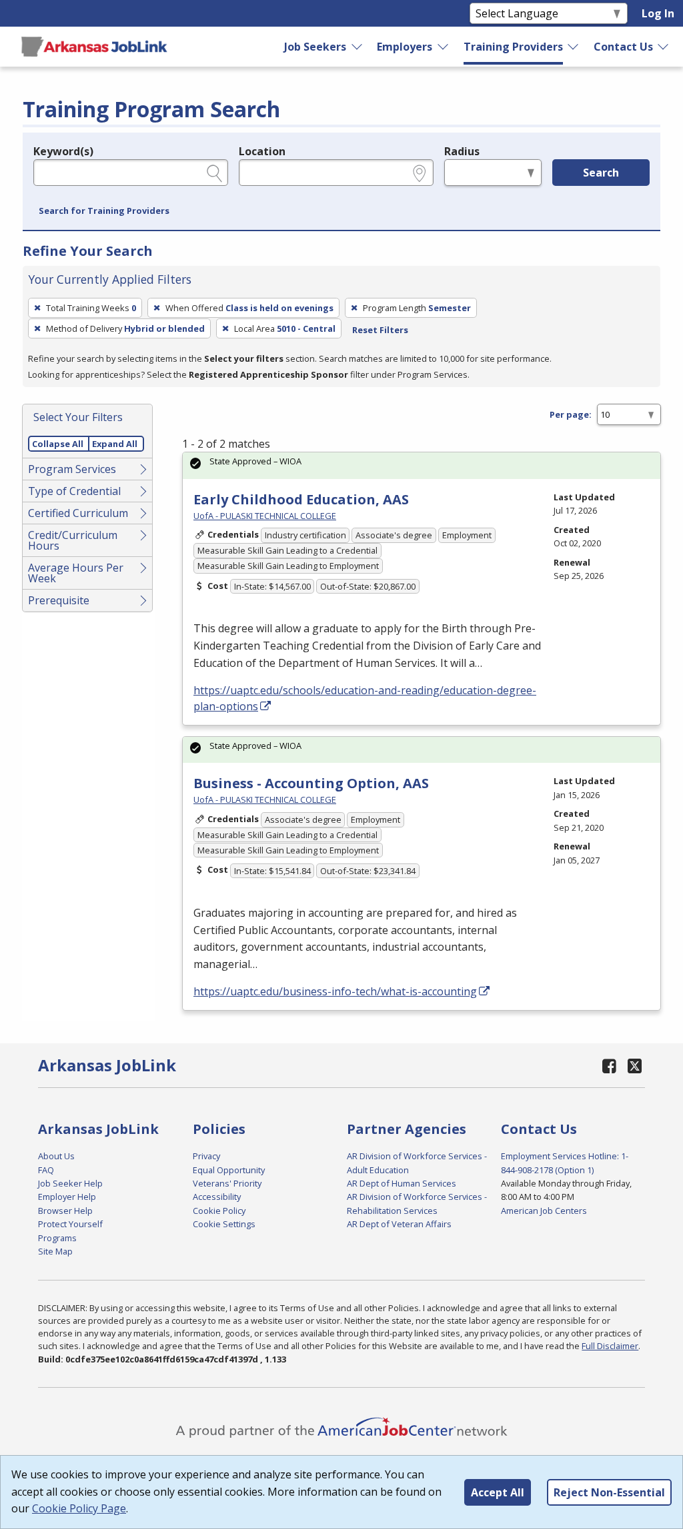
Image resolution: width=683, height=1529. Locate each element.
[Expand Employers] (443, 47)
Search (601, 172)
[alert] (421, 465)
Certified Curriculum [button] (78, 513)
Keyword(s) (63, 151)
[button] (104, 211)
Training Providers (513, 46)
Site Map (55, 1251)
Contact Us (623, 46)
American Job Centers (544, 1211)
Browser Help (65, 1211)
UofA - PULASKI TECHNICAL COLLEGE (264, 516)
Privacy (206, 1156)
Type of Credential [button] (74, 491)
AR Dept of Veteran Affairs (399, 1224)
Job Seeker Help (70, 1183)
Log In (658, 13)
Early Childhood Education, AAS (301, 499)
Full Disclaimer (610, 1346)
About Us (56, 1156)
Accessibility (217, 1197)
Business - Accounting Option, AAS (311, 783)
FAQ (46, 1170)
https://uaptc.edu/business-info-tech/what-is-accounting (335, 991)
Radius (462, 151)
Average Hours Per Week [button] (75, 573)
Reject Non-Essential (609, 1492)
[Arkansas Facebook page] (609, 1066)
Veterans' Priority (227, 1183)
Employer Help (67, 1197)
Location (262, 151)
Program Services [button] (72, 469)
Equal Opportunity (229, 1170)
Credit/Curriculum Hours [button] (72, 540)
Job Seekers (315, 46)
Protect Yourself (70, 1224)
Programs (57, 1238)
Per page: (571, 414)
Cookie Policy (219, 1211)
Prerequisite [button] (58, 600)
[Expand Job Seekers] (357, 47)
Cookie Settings (224, 1224)
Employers (404, 46)
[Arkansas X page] (634, 1066)
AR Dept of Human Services (401, 1183)
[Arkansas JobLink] (94, 47)
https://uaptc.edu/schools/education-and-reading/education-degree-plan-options (364, 698)
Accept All (497, 1492)
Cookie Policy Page (79, 1508)
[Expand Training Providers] (573, 47)
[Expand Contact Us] (663, 47)
